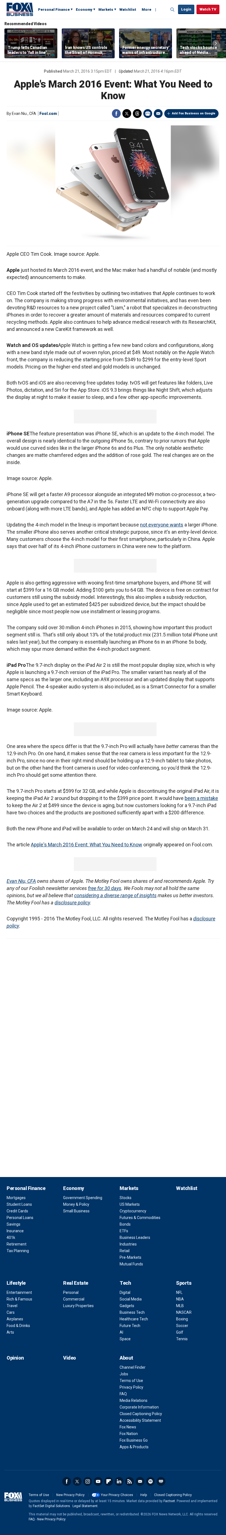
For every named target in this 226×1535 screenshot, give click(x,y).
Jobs (124, 1374)
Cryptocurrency (133, 1211)
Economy (84, 9)
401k (11, 1237)
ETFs (124, 1231)
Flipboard (108, 1481)
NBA (180, 1299)
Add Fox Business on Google (193, 113)
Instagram (87, 1481)
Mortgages (16, 1198)
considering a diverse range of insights (115, 895)
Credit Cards (17, 1211)
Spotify (150, 1481)
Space (125, 1339)
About (126, 1358)
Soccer (182, 1325)
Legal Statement (85, 1506)
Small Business (76, 1211)
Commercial (73, 1299)
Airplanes (15, 1319)
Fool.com (48, 113)
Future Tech (130, 1325)
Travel (12, 1306)
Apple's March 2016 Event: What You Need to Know (86, 844)
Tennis (182, 1339)
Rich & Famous (19, 1299)
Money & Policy (76, 1204)
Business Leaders (135, 1237)
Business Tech (132, 1312)
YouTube (98, 1481)
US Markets (130, 1204)
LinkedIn (119, 1481)
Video (69, 1358)
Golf (179, 1332)
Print (147, 113)
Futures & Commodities (140, 1217)
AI (121, 1332)
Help (143, 1495)
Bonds (125, 1224)
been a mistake (201, 798)
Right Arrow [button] (215, 43)
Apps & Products (134, 1447)
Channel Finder (133, 1367)
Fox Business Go (134, 1440)
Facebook (116, 113)
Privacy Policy (131, 1387)
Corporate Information (139, 1407)
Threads (137, 113)
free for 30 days (104, 888)
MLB (180, 1306)
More (146, 9)
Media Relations (133, 1400)
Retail (125, 1251)
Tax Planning (18, 1251)
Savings (13, 1224)
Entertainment (19, 1292)
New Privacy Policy (70, 1495)
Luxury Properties (78, 1306)
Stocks (125, 1198)
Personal (71, 1292)
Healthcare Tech (134, 1319)
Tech (125, 1283)
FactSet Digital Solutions (51, 1506)
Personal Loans (20, 1217)
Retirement (16, 1244)
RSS (129, 1481)
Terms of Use (131, 1380)
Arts (10, 1332)
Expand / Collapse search (172, 9)
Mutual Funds (131, 1264)
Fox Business (20, 9)
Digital (125, 1292)
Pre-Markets (130, 1257)
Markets (105, 9)
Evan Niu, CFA (21, 881)
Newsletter (140, 1481)
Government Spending (82, 1198)
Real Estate (75, 1283)
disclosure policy (72, 902)
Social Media (131, 1299)
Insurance (15, 1231)
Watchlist (127, 9)
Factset (169, 1501)
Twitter (126, 113)
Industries (128, 1244)
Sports (183, 1283)
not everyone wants (161, 525)
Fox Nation (129, 1433)
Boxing (182, 1319)
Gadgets (127, 1306)
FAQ (123, 1394)
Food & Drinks (18, 1325)
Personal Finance (54, 9)
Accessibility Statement (140, 1420)
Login (186, 9)
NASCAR (184, 1312)
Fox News (128, 1427)
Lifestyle (16, 1283)
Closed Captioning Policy (141, 1414)
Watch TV (208, 9)
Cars (11, 1312)
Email (158, 113)
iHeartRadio (161, 1481)
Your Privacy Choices (117, 1495)
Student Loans (19, 1204)
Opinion (15, 1358)
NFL (179, 1292)
